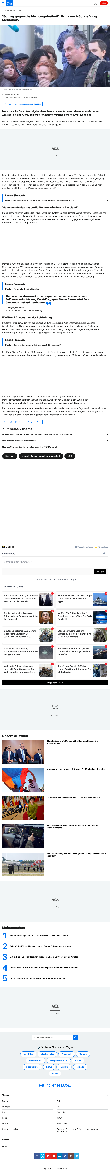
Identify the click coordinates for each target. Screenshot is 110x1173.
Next (4, 1112)
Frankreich (67, 1054)
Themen (5, 1095)
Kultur (49, 1067)
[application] (55, 56)
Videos (5, 1123)
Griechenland (32, 1067)
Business (6, 1106)
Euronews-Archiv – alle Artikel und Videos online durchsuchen (77, 1130)
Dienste (5, 1139)
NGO (70, 456)
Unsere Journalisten (10, 1129)
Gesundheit (62, 1112)
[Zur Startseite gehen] (9, 3)
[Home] (3, 10)
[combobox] (55, 1037)
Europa (5, 1101)
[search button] (75, 1037)
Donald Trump (35, 1060)
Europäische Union (58, 1060)
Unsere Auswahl (15, 736)
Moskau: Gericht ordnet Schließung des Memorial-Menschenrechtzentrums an (40, 200)
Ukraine (83, 1054)
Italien (78, 1060)
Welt (20, 10)
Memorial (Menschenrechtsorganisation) (41, 456)
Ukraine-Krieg (47, 1054)
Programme (62, 1123)
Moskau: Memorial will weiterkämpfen (22, 289)
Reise (4, 1118)
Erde (59, 1106)
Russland (10, 456)
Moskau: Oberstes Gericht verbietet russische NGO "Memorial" (33, 345)
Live (104, 3)
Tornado (80, 1067)
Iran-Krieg (28, 1054)
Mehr (4, 1146)
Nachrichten (11, 10)
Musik (55, 1073)
